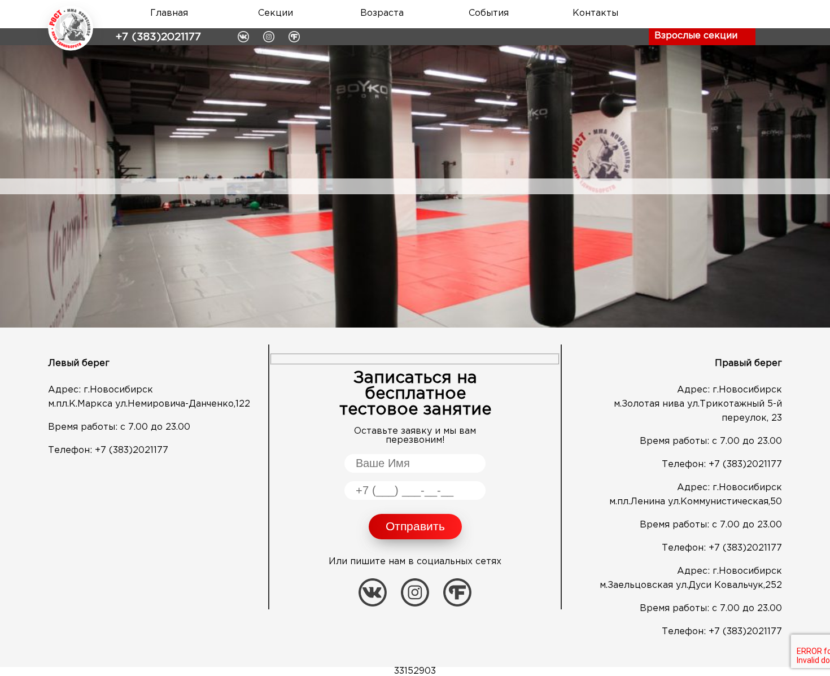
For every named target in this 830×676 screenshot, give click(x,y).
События (489, 13)
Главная (169, 13)
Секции (275, 13)
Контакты (595, 13)
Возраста (382, 13)
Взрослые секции (695, 36)
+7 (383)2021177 (158, 37)
